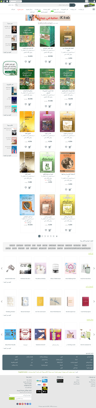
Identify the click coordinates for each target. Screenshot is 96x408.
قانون (61, 368)
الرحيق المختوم (34, 248)
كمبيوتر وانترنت (74, 362)
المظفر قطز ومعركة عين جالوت (68, 49)
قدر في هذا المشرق (7, 128)
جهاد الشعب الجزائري (48, 48)
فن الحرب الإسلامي (27, 217)
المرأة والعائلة (60, 362)
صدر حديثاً (51, 372)
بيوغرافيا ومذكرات (44, 357)
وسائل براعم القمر (55, 345)
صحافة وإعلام (89, 362)
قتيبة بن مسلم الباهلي (48, 174)
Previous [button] (94, 268)
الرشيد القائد (28, 174)
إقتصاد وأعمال (29, 357)
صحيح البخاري (19, 245)
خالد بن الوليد (48, 134)
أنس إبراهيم (8, 89)
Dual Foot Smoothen (86, 279)
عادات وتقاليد (15, 365)
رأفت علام (8, 99)
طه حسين (14, 248)
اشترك (11, 399)
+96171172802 (28, 384)
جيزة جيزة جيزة (8, 146)
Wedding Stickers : (10, 312)
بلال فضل (8, 148)
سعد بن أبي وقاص (68, 217)
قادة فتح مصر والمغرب (27, 48)
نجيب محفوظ (61, 245)
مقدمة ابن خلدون (52, 248)
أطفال (16, 357)
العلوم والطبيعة (14, 362)
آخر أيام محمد (8, 138)
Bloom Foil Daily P (25, 312)
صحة (76, 360)
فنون (61, 357)
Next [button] (2, 268)
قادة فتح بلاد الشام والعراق (68, 91)
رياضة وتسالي (89, 365)
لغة (77, 357)
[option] (85, 268)
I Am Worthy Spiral (86, 312)
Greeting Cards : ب (70, 345)
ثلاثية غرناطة (21, 248)
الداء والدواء (12, 245)
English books (22, 372)
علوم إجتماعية (44, 365)
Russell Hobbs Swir (10, 279)
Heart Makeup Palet (71, 279)
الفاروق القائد (28, 134)
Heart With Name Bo (55, 312)
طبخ (91, 360)
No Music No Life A (25, 279)
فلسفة (61, 365)
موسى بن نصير (48, 217)
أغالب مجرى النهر (42, 248)
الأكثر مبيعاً (45, 372)
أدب (32, 360)
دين (32, 362)
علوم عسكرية (89, 368)
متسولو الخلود (8, 87)
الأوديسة (39, 245)
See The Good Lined (40, 312)
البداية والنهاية (68, 245)
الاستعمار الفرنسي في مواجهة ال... (68, 175)
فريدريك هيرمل (7, 28)
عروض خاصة (58, 372)
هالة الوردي (8, 139)
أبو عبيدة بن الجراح (68, 134)
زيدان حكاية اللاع (8, 26)
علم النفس (75, 368)
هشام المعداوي (7, 45)
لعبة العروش (60, 248)
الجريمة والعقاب (52, 245)
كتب (77, 372)
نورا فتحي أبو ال (7, 37)
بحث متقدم (71, 372)
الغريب (27, 248)
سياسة (76, 365)
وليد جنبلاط (8, 130)
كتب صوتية (65, 372)
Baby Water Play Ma (10, 345)
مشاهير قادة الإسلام (27, 91)
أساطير (16, 360)
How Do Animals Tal (86, 345)
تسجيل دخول (91, 1)
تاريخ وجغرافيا (59, 360)
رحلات (31, 365)
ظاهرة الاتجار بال (8, 106)
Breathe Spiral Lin (70, 312)
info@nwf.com (28, 386)
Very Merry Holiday (40, 279)
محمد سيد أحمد (7, 108)
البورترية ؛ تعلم (8, 44)
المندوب (9, 97)
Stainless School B (40, 345)
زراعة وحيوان (45, 360)
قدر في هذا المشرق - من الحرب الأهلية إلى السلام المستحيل (77, 248)
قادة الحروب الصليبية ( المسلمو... (48, 92)
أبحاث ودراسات (31, 372)
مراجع (46, 362)
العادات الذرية (28, 245)
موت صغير (45, 245)
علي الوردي (8, 248)
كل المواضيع (89, 357)
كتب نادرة (39, 372)
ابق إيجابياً (25, 345)
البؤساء (33, 245)
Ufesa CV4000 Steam (55, 279)
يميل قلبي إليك (8, 35)
